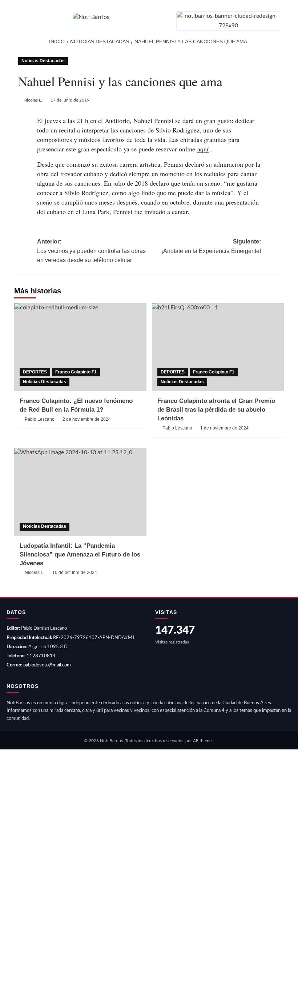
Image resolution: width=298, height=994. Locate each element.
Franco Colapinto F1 (76, 372)
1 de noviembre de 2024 (224, 428)
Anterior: (91, 250)
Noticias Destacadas (43, 60)
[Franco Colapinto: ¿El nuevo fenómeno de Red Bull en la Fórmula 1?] (80, 347)
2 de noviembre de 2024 (87, 419)
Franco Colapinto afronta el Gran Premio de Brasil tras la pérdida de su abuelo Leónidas (216, 409)
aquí (203, 148)
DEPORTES (35, 372)
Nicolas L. (33, 100)
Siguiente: (211, 246)
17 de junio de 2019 (70, 100)
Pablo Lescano (40, 419)
